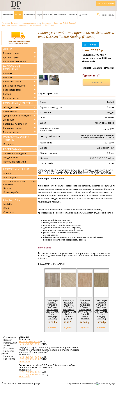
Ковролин (8, 94)
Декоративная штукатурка (17, 115)
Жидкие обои (10, 111)
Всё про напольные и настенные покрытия (20, 182)
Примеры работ (60, 15)
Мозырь (7, 203)
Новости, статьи (16, 169)
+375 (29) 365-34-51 (30, 371)
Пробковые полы (12, 90)
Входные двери (11, 53)
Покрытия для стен (18, 103)
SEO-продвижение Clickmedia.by (80, 383)
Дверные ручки (11, 57)
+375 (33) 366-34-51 (30, 343)
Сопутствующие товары (16, 138)
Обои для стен (10, 107)
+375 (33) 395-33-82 (30, 358)
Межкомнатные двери (14, 61)
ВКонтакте (24, 361)
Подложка (8, 144)
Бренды (7, 188)
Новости (73, 15)
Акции (39, 15)
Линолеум (8, 77)
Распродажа (12, 149)
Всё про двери (10, 177)
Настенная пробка (12, 128)
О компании (8, 15)
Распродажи (29, 15)
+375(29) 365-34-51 (29, 341)
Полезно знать (11, 98)
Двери (7, 49)
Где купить (83, 15)
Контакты (47, 15)
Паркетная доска (12, 81)
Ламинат (7, 73)
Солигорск (8, 212)
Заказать (96, 82)
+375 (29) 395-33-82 (30, 356)
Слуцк (6, 207)
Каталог (18, 15)
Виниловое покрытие (14, 86)
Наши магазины (106, 3)
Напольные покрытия (11, 68)
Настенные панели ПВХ (15, 124)
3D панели (8, 120)
